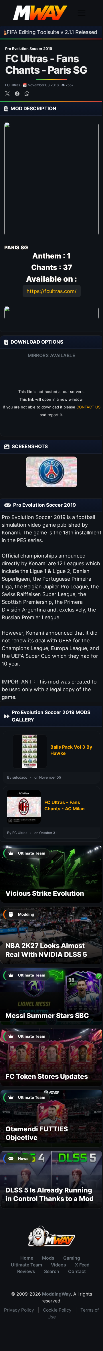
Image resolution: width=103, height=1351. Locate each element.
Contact (77, 1271)
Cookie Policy (57, 1310)
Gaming (71, 1258)
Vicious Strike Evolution (44, 893)
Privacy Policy (19, 1310)
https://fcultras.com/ (51, 291)
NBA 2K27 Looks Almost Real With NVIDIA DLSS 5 (46, 949)
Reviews (26, 1271)
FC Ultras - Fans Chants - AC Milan (64, 805)
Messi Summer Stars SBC (47, 1015)
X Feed (82, 1265)
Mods (48, 1258)
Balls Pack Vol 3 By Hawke (71, 750)
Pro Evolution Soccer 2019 (28, 48)
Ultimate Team (26, 1265)
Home (26, 1258)
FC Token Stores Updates (46, 1076)
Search (51, 1271)
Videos (58, 1265)
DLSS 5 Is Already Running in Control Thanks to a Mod (49, 1194)
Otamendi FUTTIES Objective (36, 1133)
